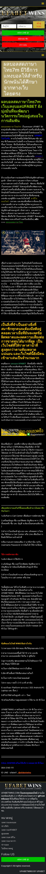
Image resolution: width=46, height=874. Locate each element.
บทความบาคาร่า (8, 841)
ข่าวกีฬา (5, 826)
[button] (43, 3)
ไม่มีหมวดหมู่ (7, 848)
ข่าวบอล (5, 845)
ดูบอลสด (5, 834)
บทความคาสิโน (8, 837)
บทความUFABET (9, 830)
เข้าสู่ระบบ (38, 24)
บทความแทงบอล (8, 822)
